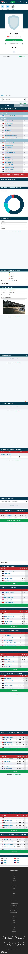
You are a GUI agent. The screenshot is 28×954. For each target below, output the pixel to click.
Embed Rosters (22, 103)
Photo (14, 925)
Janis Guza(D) (8, 125)
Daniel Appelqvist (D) (8, 688)
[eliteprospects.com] (4, 2)
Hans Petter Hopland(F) (10, 152)
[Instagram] (14, 944)
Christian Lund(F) (8, 157)
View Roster (9, 515)
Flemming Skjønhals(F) (9, 169)
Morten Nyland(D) (8, 130)
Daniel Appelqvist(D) (9, 120)
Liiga (14, 895)
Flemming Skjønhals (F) (8, 597)
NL (14, 897)
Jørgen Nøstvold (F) (8, 599)
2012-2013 (3, 454)
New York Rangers (14, 908)
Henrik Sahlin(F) (8, 164)
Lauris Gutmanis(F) (9, 150)
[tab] (7, 105)
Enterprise (14, 931)
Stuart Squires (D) (7, 635)
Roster (7, 105)
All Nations (14, 882)
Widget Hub (14, 918)
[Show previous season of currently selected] (1, 99)
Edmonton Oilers (14, 907)
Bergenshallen (12, 290)
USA (14, 876)
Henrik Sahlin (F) (7, 683)
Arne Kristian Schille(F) (9, 167)
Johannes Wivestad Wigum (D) (10, 645)
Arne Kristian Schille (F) (9, 571)
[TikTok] (23, 944)
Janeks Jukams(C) (8, 155)
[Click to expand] (26, 108)
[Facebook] (4, 944)
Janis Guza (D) (7, 666)
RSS (14, 929)
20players (5, 858)
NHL (14, 888)
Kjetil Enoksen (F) (7, 573)
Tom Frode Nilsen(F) (9, 159)
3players (4, 864)
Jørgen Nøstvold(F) (9, 162)
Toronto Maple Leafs (14, 912)
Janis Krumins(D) (8, 128)
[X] (9, 944)
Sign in (18, 2)
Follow (14, 40)
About (14, 920)
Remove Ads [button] (22, 56)
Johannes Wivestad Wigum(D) (11, 137)
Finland (14, 878)
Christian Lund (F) (7, 576)
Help (14, 922)
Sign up (13, 2)
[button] (14, 40)
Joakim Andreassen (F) (8, 637)
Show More (14, 583)
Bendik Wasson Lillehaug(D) (11, 135)
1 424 (15, 47)
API (14, 927)
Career (14, 933)
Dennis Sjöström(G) (9, 115)
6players (4, 860)
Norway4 (9, 454)
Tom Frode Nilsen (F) (8, 578)
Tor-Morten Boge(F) (9, 123)
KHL (14, 890)
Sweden (14, 873)
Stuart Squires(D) (8, 133)
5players (4, 862)
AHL (14, 893)
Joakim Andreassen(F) (9, 142)
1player (17, 858)
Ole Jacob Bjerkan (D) (8, 580)
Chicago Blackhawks (14, 903)
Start (2, 95)
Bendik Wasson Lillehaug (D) (10, 642)
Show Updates (14, 44)
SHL (14, 892)
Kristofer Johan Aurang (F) (9, 602)
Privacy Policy (14, 924)
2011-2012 (3, 456)
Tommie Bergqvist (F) (8, 680)
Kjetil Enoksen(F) (8, 147)
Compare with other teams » (17, 175)
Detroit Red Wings (14, 905)
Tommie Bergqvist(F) (9, 145)
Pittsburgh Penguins (14, 910)
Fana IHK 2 (11, 280)
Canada (14, 875)
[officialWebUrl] (14, 52)
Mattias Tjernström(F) (9, 172)
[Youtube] (19, 944)
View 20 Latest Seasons (14, 520)
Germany (14, 880)
